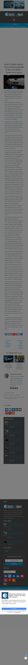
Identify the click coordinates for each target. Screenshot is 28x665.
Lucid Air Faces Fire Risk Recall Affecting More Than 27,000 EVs (15, 441)
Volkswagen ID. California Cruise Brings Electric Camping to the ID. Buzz (15, 432)
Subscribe (14, 563)
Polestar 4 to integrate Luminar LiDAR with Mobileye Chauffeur (20, 344)
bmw (15, 397)
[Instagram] (13, 24)
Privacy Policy (12, 26)
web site (20, 382)
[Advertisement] (14, 46)
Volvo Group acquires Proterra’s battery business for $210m (8, 344)
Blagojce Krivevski (16, 374)
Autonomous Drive (9, 397)
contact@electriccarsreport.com (15, 551)
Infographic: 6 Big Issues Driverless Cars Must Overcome (19, 366)
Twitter (11, 384)
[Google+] (15, 388)
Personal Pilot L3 (13, 398)
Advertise (18, 26)
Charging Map (24, 26)
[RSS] (8, 24)
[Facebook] (10, 24)
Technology (16, 395)
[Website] (11, 388)
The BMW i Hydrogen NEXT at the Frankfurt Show (8, 366)
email (16, 382)
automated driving (15, 90)
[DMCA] (7, 584)
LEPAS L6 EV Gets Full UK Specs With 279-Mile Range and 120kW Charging (15, 449)
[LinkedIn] (15, 24)
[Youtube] (19, 24)
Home (2, 26)
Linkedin (16, 384)
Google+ (14, 385)
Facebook (20, 384)
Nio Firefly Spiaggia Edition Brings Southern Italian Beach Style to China (16, 424)
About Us (6, 26)
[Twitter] (17, 24)
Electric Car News (9, 395)
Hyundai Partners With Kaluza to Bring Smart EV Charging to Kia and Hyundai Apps (16, 457)
